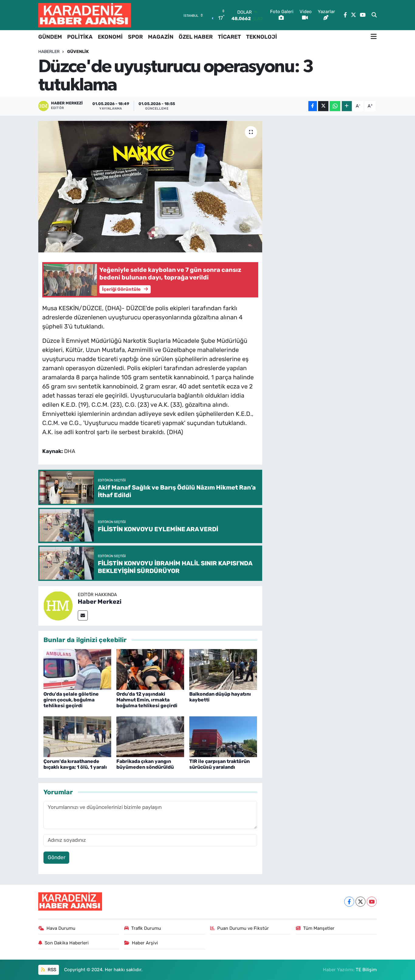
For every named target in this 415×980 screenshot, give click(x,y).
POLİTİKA (80, 36)
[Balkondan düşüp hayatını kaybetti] (223, 669)
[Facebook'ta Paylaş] (312, 106)
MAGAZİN (160, 36)
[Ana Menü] (374, 37)
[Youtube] (372, 902)
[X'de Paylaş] (323, 106)
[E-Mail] (83, 615)
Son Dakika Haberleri (67, 943)
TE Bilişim (366, 969)
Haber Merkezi (100, 601)
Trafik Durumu (146, 928)
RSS (51, 969)
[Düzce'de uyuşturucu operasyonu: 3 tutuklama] (150, 186)
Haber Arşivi (145, 943)
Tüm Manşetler (318, 928)
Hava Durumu (60, 928)
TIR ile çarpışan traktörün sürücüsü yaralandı (219, 764)
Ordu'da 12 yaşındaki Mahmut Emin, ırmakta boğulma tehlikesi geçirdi (146, 699)
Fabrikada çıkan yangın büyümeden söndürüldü (145, 764)
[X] (360, 902)
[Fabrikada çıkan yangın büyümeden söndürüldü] (150, 736)
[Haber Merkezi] (58, 605)
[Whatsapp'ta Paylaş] (335, 106)
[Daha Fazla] (347, 106)
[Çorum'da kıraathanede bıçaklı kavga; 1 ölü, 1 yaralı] (77, 736)
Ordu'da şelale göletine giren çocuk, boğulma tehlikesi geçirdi (71, 699)
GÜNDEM (50, 36)
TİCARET (229, 36)
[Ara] (374, 15)
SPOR (135, 36)
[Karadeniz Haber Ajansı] (84, 15)
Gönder (56, 857)
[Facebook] (349, 902)
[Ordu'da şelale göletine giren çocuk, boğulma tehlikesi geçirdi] (77, 669)
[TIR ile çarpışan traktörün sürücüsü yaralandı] (223, 736)
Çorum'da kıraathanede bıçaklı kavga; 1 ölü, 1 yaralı (75, 764)
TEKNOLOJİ (261, 36)
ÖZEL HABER (196, 36)
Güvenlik (78, 51)
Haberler (49, 51)
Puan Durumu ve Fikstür (243, 928)
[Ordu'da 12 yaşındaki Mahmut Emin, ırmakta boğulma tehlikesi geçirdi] (150, 669)
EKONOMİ (110, 36)
